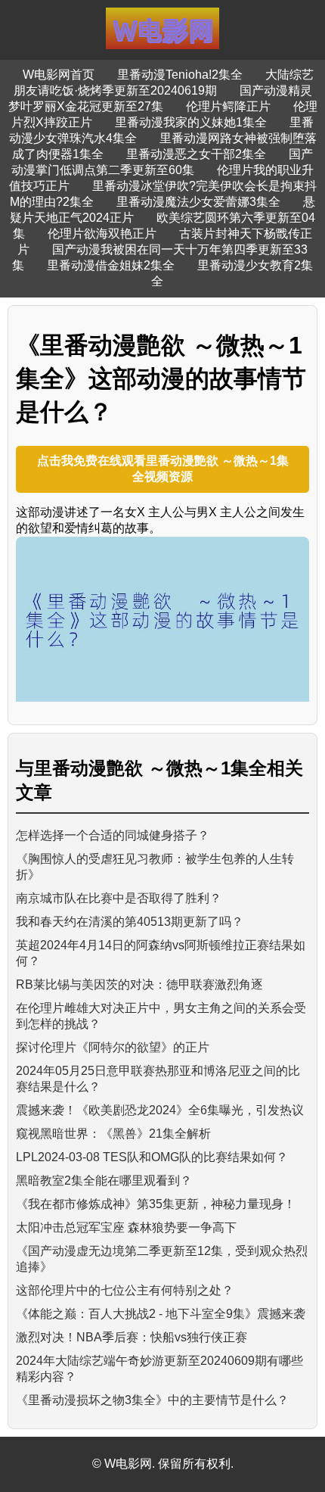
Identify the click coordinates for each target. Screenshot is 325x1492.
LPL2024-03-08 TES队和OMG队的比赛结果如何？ (152, 1157)
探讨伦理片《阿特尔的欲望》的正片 (112, 1047)
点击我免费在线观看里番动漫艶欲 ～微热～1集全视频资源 (163, 468)
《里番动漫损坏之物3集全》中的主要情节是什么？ (152, 1400)
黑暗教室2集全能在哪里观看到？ (104, 1180)
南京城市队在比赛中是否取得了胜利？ (118, 898)
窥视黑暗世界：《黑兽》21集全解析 (113, 1133)
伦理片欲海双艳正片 (102, 233)
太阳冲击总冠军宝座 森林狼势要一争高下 (126, 1227)
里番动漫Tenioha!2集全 (180, 74)
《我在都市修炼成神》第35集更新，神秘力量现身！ (156, 1204)
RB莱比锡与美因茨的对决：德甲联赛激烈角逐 (139, 984)
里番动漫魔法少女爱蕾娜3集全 (198, 201)
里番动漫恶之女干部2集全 (196, 154)
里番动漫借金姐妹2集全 (111, 265)
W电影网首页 (58, 74)
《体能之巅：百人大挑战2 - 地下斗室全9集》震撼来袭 (160, 1313)
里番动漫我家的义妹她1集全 (191, 122)
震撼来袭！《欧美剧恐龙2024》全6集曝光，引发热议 (160, 1110)
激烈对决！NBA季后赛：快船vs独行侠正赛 (131, 1337)
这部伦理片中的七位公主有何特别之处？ (125, 1290)
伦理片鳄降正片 (228, 106)
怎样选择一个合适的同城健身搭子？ (112, 835)
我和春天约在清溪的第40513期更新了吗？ (129, 921)
